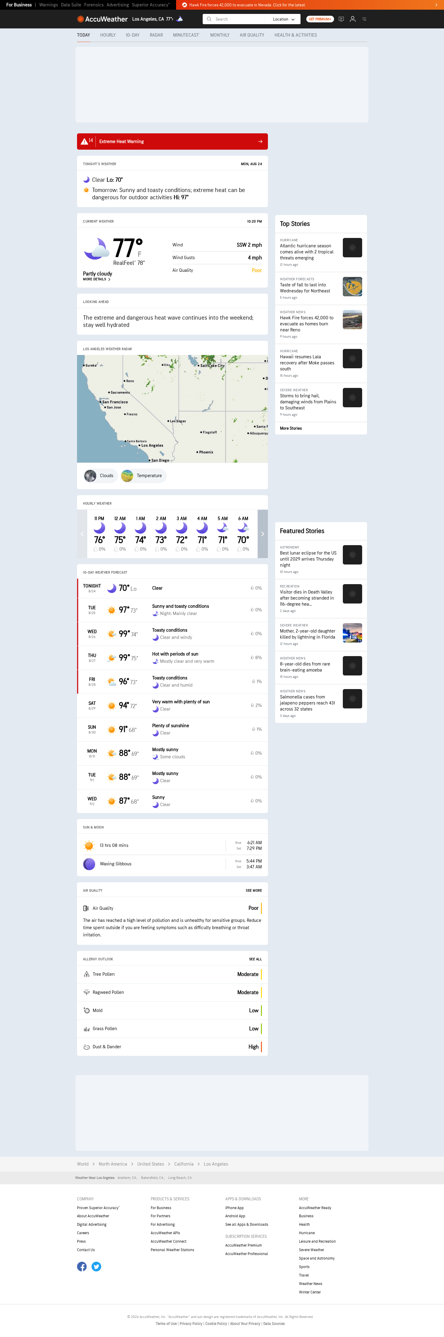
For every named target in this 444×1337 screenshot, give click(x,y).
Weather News (310, 1283)
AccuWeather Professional (246, 1253)
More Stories (291, 428)
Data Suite (71, 5)
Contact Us (86, 1250)
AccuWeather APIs (165, 1233)
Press (81, 1241)
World (82, 1164)
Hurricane (307, 1233)
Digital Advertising (92, 1224)
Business (306, 1216)
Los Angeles (216, 1164)
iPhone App (234, 1207)
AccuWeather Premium (243, 1245)
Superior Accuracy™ (151, 5)
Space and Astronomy (317, 1258)
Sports (304, 1266)
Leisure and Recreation (317, 1241)
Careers (83, 1233)
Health (304, 1224)
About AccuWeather (93, 1216)
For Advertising (163, 1224)
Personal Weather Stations (172, 1250)
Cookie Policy (216, 1323)
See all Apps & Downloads (246, 1224)
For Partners (160, 1216)
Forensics (94, 5)
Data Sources (274, 1323)
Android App (235, 1216)
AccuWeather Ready (315, 1207)
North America (113, 1164)
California (184, 1164)
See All (255, 959)
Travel (304, 1275)
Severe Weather (311, 1250)
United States (150, 1164)
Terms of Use (167, 1323)
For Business (19, 5)
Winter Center (310, 1292)
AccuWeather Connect (168, 1241)
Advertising (118, 5)
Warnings (48, 5)
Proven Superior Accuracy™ (98, 1207)
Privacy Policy (191, 1323)
